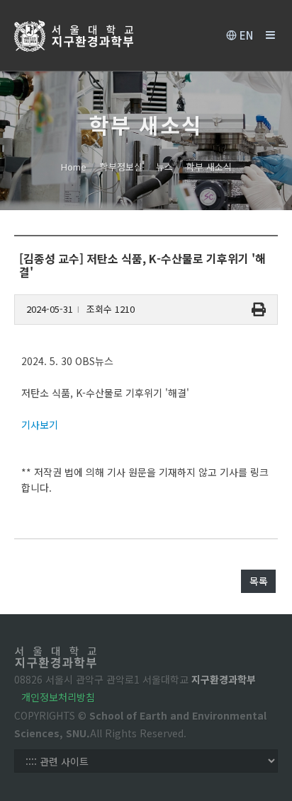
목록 (258, 581)
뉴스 (164, 166)
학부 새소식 (209, 166)
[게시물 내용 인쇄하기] (259, 309)
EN (245, 35)
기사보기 (39, 424)
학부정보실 (121, 166)
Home (73, 166)
